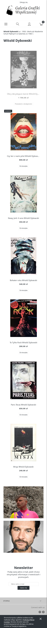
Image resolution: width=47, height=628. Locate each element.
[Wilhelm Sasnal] (23, 537)
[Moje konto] (29, 24)
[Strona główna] (23, 10)
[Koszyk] (41, 24)
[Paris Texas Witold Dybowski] (23, 380)
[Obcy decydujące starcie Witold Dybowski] (23, 69)
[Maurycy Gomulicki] (23, 502)
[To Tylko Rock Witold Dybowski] (23, 318)
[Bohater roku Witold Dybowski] (23, 256)
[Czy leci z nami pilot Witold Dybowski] (23, 132)
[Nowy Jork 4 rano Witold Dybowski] (23, 194)
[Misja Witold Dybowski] (23, 442)
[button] (6, 24)
